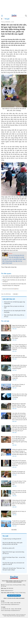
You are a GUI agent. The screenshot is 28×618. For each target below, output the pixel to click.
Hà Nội (2, 601)
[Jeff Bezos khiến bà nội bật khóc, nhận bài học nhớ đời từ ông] (6, 493)
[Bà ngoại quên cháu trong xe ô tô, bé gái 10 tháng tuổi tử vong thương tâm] (6, 368)
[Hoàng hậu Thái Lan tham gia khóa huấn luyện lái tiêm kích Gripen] (6, 337)
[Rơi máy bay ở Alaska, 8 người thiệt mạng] (6, 387)
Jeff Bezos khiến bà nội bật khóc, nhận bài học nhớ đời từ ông (19, 492)
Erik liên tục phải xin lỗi (8, 548)
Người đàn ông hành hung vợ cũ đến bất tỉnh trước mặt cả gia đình (19, 376)
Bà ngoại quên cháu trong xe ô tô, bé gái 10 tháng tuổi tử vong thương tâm (19, 367)
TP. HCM (3, 607)
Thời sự (10, 253)
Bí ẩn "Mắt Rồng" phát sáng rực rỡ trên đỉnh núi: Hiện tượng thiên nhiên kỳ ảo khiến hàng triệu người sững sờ (19, 440)
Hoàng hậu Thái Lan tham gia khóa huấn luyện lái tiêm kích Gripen (19, 336)
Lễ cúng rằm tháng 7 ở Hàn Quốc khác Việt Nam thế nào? (19, 483)
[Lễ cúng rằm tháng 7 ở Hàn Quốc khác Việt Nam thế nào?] (6, 483)
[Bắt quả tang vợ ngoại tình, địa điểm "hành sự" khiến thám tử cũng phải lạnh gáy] (6, 406)
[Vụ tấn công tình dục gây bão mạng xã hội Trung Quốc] (6, 358)
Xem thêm (14, 529)
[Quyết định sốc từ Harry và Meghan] (6, 514)
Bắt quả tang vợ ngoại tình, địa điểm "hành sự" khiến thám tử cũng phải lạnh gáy (19, 405)
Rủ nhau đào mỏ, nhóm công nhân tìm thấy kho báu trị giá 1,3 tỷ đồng (19, 395)
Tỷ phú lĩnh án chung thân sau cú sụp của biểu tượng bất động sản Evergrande (19, 522)
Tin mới (5, 536)
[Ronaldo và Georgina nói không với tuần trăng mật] (6, 474)
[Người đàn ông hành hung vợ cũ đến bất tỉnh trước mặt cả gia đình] (6, 377)
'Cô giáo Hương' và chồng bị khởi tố (12, 538)
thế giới (11, 315)
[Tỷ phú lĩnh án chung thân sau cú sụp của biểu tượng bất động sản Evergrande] (6, 523)
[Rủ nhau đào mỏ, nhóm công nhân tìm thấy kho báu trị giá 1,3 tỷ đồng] (6, 396)
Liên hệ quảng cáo (14, 595)
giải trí (20, 310)
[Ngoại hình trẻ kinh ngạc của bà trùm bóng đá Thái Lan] (6, 328)
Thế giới (7, 19)
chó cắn (15, 294)
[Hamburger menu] (2, 16)
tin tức (11, 302)
